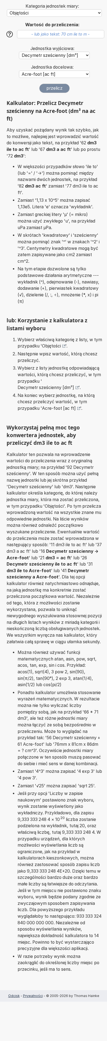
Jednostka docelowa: (52, 67)
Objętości (51, 346)
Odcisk (14, 996)
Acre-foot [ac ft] (59, 408)
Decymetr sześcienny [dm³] (46, 387)
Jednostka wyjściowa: (52, 48)
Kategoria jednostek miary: (52, 6)
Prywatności (33, 996)
